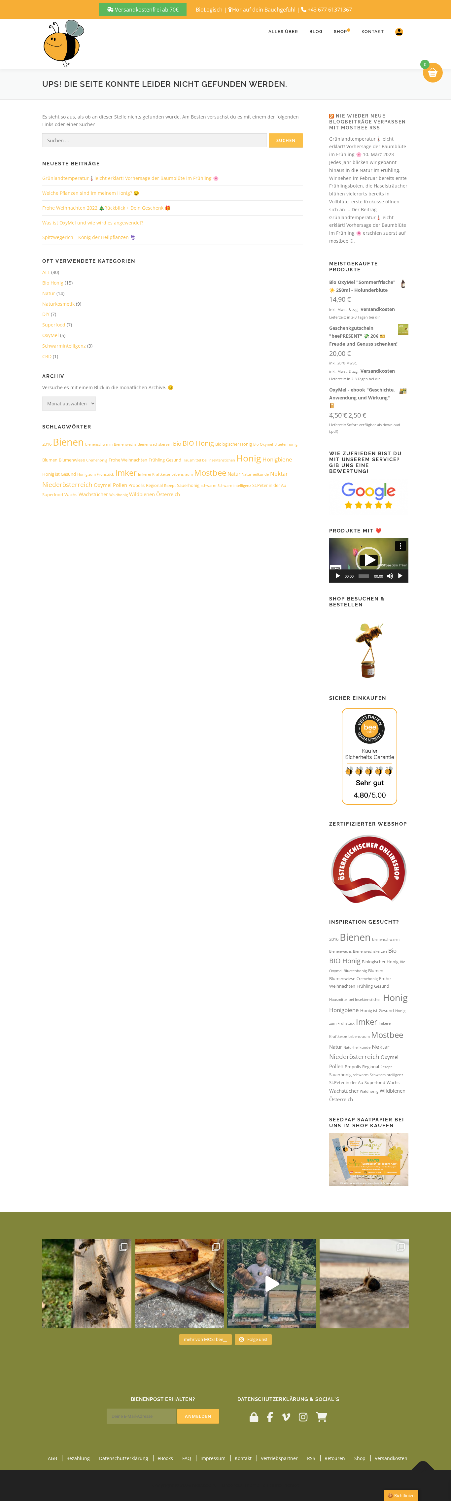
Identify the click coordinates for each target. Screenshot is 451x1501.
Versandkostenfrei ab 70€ (146, 9)
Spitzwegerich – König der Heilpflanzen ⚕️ (89, 237)
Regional (154, 485)
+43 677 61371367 (330, 9)
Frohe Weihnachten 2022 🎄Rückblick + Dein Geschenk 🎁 (106, 208)
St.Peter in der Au (269, 485)
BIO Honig (198, 443)
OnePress (232, 1485)
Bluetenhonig (285, 444)
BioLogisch (209, 9)
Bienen (68, 442)
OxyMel (50, 335)
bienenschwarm (99, 444)
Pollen (120, 485)
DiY (46, 314)
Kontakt (373, 31)
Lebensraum (182, 474)
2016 (47, 444)
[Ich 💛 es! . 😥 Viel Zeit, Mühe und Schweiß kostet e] (271, 1283)
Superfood (53, 325)
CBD (47, 356)
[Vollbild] (400, 576)
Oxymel (103, 485)
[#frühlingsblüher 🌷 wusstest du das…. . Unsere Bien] (86, 1283)
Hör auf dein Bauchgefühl (263, 9)
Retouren (335, 1458)
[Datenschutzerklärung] (254, 1417)
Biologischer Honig (233, 444)
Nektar (279, 473)
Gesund (173, 460)
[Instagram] (303, 1417)
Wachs (70, 494)
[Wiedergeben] (337, 576)
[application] (368, 560)
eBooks (165, 1458)
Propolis (136, 485)
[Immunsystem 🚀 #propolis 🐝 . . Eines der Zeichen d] (179, 1283)
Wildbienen (142, 494)
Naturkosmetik (58, 304)
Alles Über (283, 31)
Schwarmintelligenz (64, 346)
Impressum (213, 1458)
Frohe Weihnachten (128, 460)
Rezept (170, 485)
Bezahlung (78, 1458)
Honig (248, 458)
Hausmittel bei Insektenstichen (209, 460)
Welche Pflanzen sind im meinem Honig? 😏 (90, 193)
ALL (46, 272)
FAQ (186, 1458)
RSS (311, 1458)
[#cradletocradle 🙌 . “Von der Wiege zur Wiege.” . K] (364, 1283)
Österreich (168, 494)
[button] (369, 560)
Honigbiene (277, 459)
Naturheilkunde (255, 474)
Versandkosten (378, 309)
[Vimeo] (286, 1417)
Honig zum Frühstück (95, 474)
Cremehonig (96, 460)
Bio (177, 443)
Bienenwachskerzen (155, 444)
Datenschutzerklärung (123, 1458)
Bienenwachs (125, 444)
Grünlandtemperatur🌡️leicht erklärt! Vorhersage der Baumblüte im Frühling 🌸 (130, 178)
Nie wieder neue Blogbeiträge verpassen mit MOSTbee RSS (367, 121)
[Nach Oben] (423, 1470)
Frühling (157, 460)
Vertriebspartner (279, 1458)
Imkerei (144, 474)
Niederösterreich (67, 484)
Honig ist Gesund (59, 474)
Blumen (49, 460)
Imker (126, 472)
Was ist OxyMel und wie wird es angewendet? (92, 223)
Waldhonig (118, 495)
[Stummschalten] (390, 576)
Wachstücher (93, 494)
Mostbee (210, 472)
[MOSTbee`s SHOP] (321, 1417)
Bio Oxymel (263, 444)
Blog (316, 31)
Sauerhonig (188, 485)
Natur (48, 293)
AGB (52, 1458)
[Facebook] (270, 1417)
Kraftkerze (161, 474)
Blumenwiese (72, 460)
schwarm (208, 485)
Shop (340, 31)
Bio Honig (52, 283)
